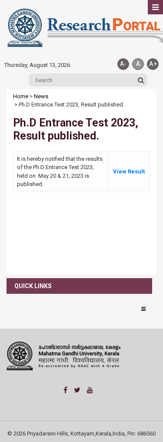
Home (20, 96)
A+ (153, 63)
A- (123, 63)
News (41, 96)
